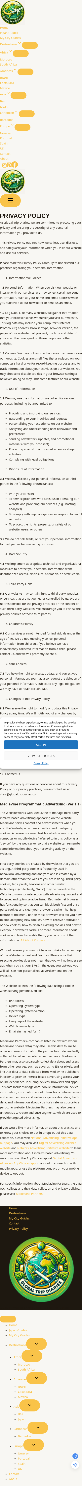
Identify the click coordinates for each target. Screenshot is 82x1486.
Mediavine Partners (29, 1194)
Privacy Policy (41, 763)
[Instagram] (4, 167)
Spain (4, 143)
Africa (17, 1357)
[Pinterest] (9, 167)
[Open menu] (10, 200)
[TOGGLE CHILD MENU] (36, 1344)
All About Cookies (32, 940)
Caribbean (20, 1429)
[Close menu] (8, 1319)
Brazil (4, 78)
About (4, 159)
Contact (5, 154)
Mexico (5, 88)
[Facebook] (15, 167)
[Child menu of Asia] (18, 95)
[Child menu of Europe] (22, 127)
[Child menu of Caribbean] (27, 113)
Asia (16, 1406)
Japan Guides (9, 33)
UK (2, 148)
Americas (20, 1379)
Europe (18, 1446)
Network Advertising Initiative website (43, 1148)
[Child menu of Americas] (25, 72)
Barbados (6, 120)
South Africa (8, 64)
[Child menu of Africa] (21, 53)
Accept (41, 745)
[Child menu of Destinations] (30, 45)
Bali (2, 101)
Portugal (6, 138)
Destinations (17, 1213)
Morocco (6, 59)
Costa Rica (7, 83)
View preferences (41, 756)
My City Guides (10, 38)
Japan (4, 106)
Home (4, 27)
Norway (5, 133)
